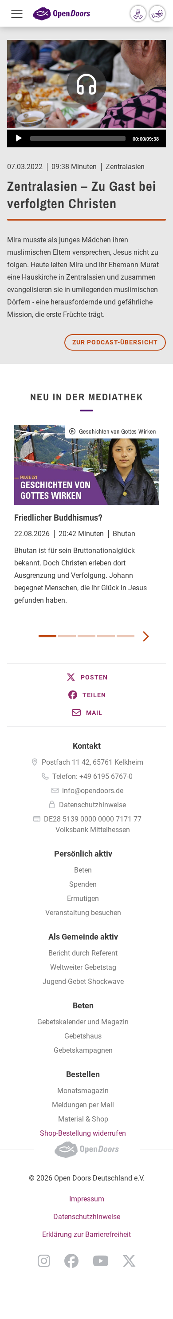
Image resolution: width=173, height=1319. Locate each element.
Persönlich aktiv (83, 853)
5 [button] (125, 636)
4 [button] (106, 636)
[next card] (145, 635)
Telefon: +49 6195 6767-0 (92, 776)
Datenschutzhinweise (92, 805)
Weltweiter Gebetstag (83, 967)
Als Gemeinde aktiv (83, 936)
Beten (83, 870)
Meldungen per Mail (83, 1105)
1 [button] (47, 636)
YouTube (101, 1261)
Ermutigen (83, 898)
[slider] (78, 138)
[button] (86, 677)
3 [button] (86, 636)
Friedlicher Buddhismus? (58, 517)
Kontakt (87, 745)
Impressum (86, 1199)
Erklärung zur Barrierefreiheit (86, 1234)
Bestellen (83, 1074)
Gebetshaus (83, 1036)
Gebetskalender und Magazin (83, 1022)
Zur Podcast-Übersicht (115, 342)
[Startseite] (61, 13)
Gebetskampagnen (83, 1050)
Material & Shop (83, 1119)
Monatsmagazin (83, 1090)
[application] (86, 138)
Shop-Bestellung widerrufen (83, 1133)
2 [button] (67, 636)
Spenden (83, 884)
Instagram (44, 1261)
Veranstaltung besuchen (83, 912)
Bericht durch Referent (83, 953)
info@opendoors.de (92, 790)
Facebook (71, 1261)
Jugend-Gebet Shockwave (83, 981)
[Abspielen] (18, 138)
